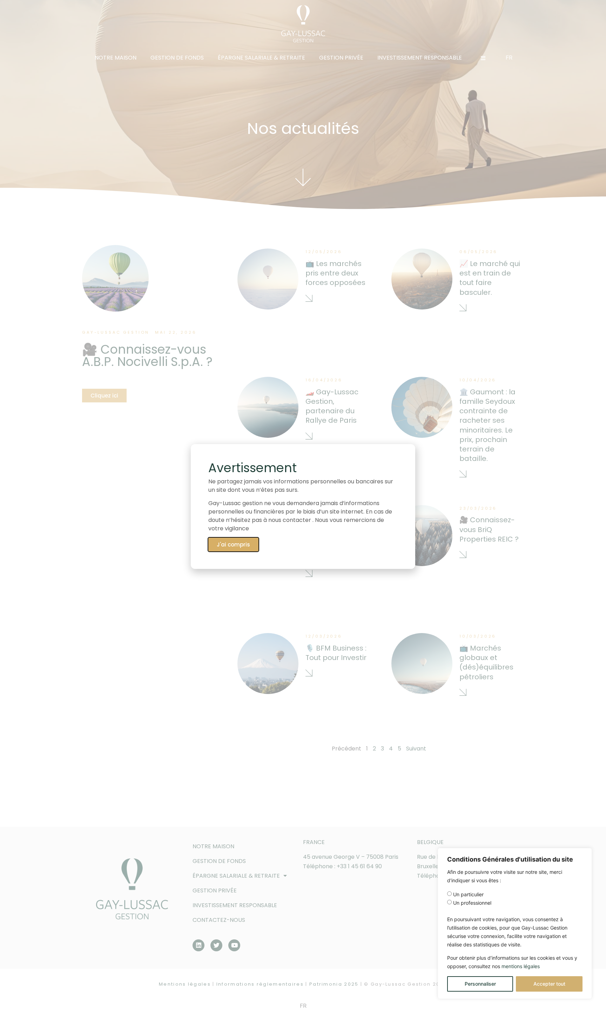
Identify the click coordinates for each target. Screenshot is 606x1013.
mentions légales (520, 966)
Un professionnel (472, 902)
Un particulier (468, 894)
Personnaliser (480, 984)
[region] (515, 923)
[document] (303, 506)
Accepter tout (549, 984)
